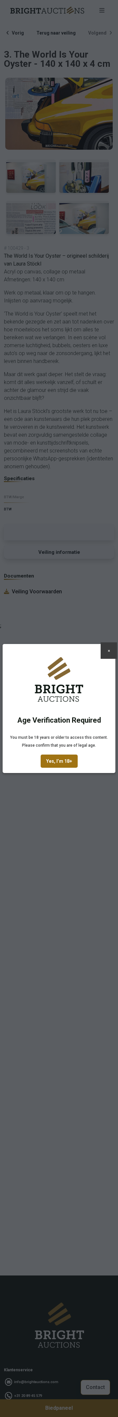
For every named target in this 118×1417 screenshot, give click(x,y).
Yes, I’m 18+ (59, 761)
